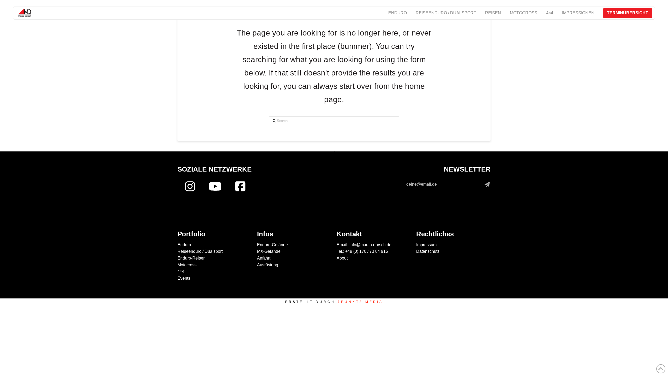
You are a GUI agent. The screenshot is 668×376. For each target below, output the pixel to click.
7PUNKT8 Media (360, 302)
